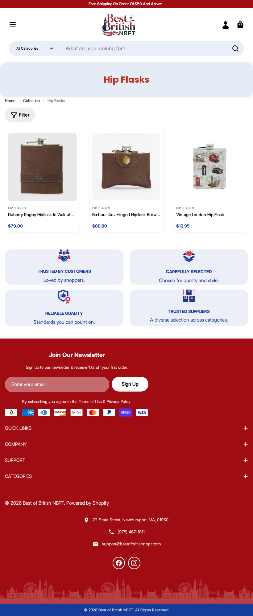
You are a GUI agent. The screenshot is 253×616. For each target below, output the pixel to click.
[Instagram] (134, 563)
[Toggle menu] (12, 24)
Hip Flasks (17, 208)
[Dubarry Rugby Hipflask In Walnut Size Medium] (42, 167)
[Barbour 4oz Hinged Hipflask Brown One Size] (126, 167)
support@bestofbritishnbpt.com (131, 543)
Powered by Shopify (87, 503)
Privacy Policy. (119, 401)
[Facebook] (119, 563)
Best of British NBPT (43, 503)
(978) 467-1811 (131, 531)
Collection (31, 100)
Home (10, 100)
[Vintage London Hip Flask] (210, 167)
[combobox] (126, 48)
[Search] (235, 48)
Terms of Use (90, 401)
